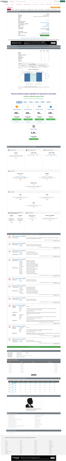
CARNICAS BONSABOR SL (11, 415)
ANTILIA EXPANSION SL (38, 416)
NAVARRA (50, 449)
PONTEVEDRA (36, 450)
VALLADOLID (7, 453)
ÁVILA (20, 441)
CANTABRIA (50, 442)
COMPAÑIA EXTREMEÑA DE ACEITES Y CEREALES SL (15, 419)
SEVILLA (35, 451)
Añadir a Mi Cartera (55, 7)
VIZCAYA (21, 453)
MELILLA (21, 449)
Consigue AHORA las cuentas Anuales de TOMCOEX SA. (25, 355)
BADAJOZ (35, 441)
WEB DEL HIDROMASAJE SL (11, 424)
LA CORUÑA (21, 447)
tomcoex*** (47, 20)
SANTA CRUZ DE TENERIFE (8, 451)
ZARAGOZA (50, 453)
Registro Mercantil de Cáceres (44, 22)
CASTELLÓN (6, 443)
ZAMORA (35, 453)
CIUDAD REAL (36, 443)
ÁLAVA (6, 440)
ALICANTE (35, 440)
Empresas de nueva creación (11, 432)
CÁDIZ (35, 442)
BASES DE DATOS (35, 4)
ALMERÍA (50, 440)
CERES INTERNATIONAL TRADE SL (39, 415)
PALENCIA (21, 450)
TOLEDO (35, 452)
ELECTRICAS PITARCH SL (11, 416)
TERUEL (21, 452)
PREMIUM (6, 4)
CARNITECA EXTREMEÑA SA (11, 420)
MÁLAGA (6, 449)
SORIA (50, 451)
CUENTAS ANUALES (19, 4)
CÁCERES (21, 442)
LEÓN (6, 448)
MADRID (50, 448)
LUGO (35, 448)
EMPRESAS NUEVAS (49, 4)
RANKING (42, 4)
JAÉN (6, 447)
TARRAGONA (7, 452)
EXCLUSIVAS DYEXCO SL (38, 423)
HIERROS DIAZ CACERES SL (38, 424)
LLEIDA (21, 448)
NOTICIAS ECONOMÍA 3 (57, 4)
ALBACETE (21, 440)
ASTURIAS (6, 441)
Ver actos (47, 23)
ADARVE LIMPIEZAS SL (38, 420)
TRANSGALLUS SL (37, 427)
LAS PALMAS (50, 447)
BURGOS (6, 442)
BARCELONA (50, 441)
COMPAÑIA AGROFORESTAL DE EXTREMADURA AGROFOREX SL (16, 425)
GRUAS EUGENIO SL (37, 419)
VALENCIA (50, 452)
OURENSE (6, 450)
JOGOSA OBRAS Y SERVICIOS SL (12, 423)
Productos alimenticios (46, 26)
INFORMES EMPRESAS (27, 4)
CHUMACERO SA (37, 425)
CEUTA (21, 443)
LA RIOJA (35, 447)
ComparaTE (12, 4)
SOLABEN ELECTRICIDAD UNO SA (12, 427)
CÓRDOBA (50, 443)
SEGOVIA (21, 451)
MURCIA (35, 449)
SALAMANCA (50, 450)
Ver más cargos (34, 374)
